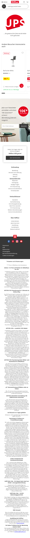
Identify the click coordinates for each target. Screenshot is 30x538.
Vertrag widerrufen (15, 178)
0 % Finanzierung (15, 186)
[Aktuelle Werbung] (6, 54)
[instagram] (17, 241)
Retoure (15, 176)
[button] (3, 2)
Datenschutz (6, 249)
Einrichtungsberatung (15, 204)
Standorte (15, 200)
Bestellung (15, 170)
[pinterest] (13, 241)
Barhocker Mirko (6, 91)
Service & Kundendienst (15, 188)
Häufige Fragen (15, 184)
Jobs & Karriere (15, 223)
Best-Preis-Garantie (15, 206)
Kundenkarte (15, 227)
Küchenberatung (15, 202)
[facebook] (9, 241)
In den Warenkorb (22, 86)
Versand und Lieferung (15, 172)
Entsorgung (15, 182)
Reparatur (15, 180)
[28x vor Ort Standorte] (24, 2)
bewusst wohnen (15, 229)
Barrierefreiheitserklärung (9, 253)
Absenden (24, 126)
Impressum (5, 245)
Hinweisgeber (6, 251)
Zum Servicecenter (15, 158)
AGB (3, 247)
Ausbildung (15, 225)
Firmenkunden (15, 190)
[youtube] (21, 241)
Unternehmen (15, 221)
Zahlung (15, 174)
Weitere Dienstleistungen (15, 210)
